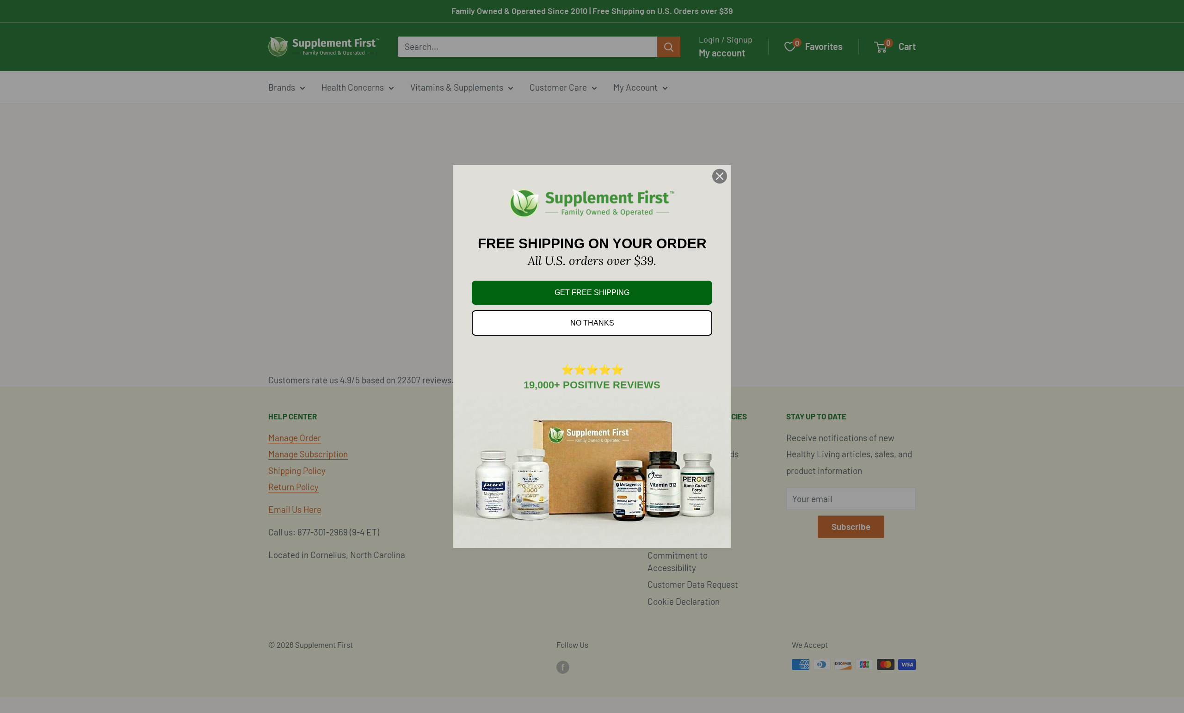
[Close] (720, 176)
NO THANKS (592, 323)
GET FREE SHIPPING (592, 292)
